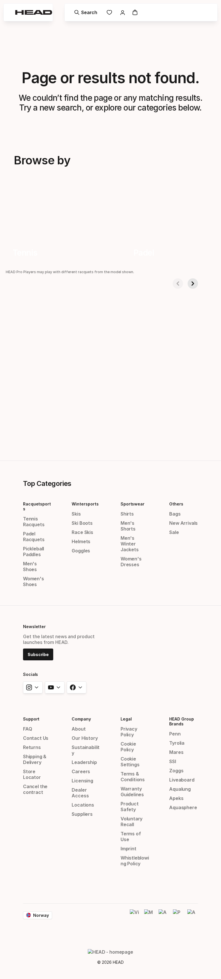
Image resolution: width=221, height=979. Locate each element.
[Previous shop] (178, 283)
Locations (83, 805)
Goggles (81, 551)
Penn (174, 734)
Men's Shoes (30, 566)
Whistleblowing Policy (135, 860)
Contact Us (35, 738)
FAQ (27, 729)
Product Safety (130, 806)
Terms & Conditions (133, 776)
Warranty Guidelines (132, 791)
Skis (76, 514)
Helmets (81, 541)
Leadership (84, 762)
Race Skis (82, 532)
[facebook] (76, 687)
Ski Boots (82, 523)
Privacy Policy (129, 731)
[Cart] (135, 12)
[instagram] (33, 687)
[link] (109, 12)
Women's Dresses (131, 561)
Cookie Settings (130, 761)
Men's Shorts (128, 526)
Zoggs (176, 770)
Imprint (128, 848)
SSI (172, 761)
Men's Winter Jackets (130, 543)
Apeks (176, 798)
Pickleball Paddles (33, 551)
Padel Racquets (34, 536)
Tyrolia (176, 743)
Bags (174, 514)
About (78, 729)
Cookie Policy (128, 746)
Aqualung (180, 789)
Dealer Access (80, 793)
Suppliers (82, 814)
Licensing (82, 781)
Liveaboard (181, 780)
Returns (32, 747)
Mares (176, 752)
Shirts (127, 514)
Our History (85, 738)
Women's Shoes (33, 581)
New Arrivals (183, 523)
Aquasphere (183, 807)
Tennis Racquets (34, 521)
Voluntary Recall (131, 821)
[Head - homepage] (33, 12)
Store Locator (32, 774)
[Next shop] (193, 283)
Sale (174, 532)
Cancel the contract (35, 789)
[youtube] (54, 687)
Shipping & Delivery (34, 759)
